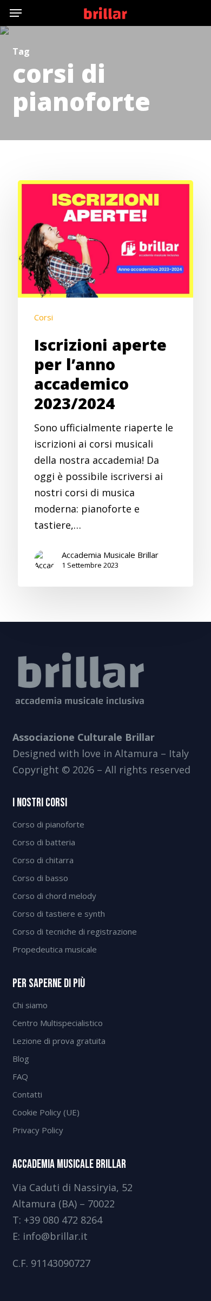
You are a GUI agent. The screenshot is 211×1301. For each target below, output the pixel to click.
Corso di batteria (43, 842)
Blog (20, 1058)
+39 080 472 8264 (63, 1219)
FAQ (20, 1076)
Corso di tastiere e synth (58, 913)
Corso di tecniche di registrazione (74, 931)
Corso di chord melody (54, 895)
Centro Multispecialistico (57, 1022)
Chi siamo (30, 1005)
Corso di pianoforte (48, 824)
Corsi (43, 317)
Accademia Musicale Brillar (110, 554)
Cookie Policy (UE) (46, 1112)
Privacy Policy (37, 1130)
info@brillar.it (55, 1236)
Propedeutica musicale (54, 949)
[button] (16, 13)
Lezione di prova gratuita (59, 1040)
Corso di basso (40, 877)
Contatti (27, 1094)
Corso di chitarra (43, 860)
